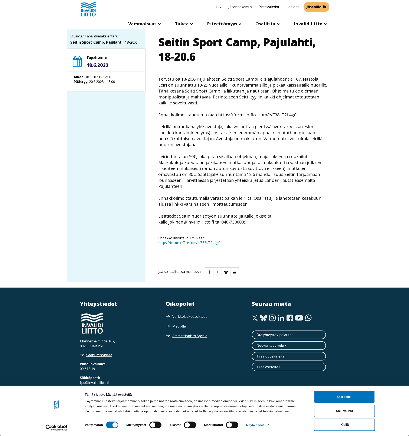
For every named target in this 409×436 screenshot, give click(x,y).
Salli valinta (344, 411)
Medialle (179, 326)
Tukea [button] (182, 24)
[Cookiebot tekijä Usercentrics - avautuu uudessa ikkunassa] (56, 428)
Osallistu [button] (266, 24)
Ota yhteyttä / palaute (273, 334)
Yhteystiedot (269, 6)
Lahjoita (293, 6)
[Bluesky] (263, 318)
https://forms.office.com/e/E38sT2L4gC (189, 242)
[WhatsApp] (308, 318)
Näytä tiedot (255, 425)
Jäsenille (314, 6)
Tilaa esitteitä (267, 367)
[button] (209, 271)
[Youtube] (299, 318)
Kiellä (344, 424)
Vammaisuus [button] (143, 24)
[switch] (155, 425)
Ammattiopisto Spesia (189, 335)
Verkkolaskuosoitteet (189, 316)
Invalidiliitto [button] (309, 24)
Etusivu (76, 36)
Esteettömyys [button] (222, 24)
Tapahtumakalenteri (101, 36)
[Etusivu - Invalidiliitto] (88, 9)
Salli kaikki (344, 397)
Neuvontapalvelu (270, 345)
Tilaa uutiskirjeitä (270, 356)
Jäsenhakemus (240, 6)
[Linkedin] (281, 318)
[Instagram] (272, 318)
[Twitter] (255, 318)
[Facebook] (290, 318)
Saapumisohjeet (99, 355)
